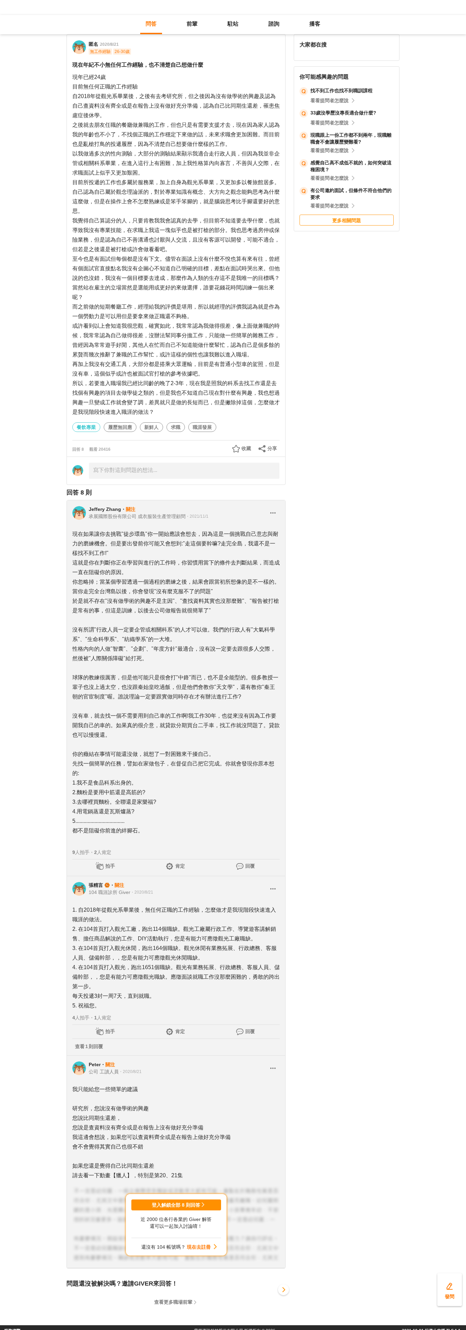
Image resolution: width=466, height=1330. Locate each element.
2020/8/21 (109, 44)
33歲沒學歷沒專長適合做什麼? (343, 113)
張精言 (96, 885)
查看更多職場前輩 (173, 1302)
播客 (314, 24)
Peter (95, 1064)
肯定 (180, 866)
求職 (175, 427)
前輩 (192, 24)
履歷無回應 (120, 427)
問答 (151, 24)
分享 (272, 448)
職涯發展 (202, 427)
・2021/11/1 (197, 516)
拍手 (110, 866)
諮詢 (273, 24)
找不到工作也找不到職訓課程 (341, 90)
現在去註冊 (199, 1247)
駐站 (233, 24)
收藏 (246, 448)
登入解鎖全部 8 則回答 (176, 1205)
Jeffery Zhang (105, 509)
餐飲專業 (86, 427)
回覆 (250, 866)
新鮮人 (151, 427)
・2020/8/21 (141, 892)
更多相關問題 (346, 220)
